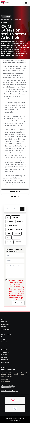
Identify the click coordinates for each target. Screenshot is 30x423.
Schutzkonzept (5, 329)
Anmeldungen (5, 352)
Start (2, 319)
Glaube (9, 233)
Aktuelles (7, 16)
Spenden (9, 242)
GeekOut (16, 238)
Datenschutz (5, 362)
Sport (8, 238)
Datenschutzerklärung (16, 281)
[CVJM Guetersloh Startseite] (15, 400)
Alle (8, 217)
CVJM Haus (10, 221)
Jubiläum (17, 233)
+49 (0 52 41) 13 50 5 (6, 384)
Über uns (4, 322)
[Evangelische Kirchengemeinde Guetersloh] (15, 408)
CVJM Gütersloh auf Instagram (9, 391)
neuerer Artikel (15, 191)
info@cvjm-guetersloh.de (8, 386)
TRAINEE (18, 242)
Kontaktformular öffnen (7, 387)
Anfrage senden (18, 303)
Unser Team (5, 324)
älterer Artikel (15, 196)
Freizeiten (19, 229)
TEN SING (10, 229)
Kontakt (3, 327)
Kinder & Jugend (12, 225)
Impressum (4, 360)
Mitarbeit (4, 22)
